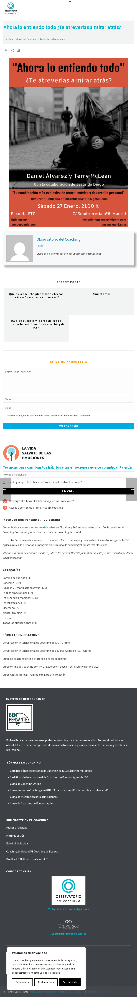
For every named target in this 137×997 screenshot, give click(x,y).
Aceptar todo (70, 982)
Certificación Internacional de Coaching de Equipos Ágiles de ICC (49, 777)
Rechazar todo (46, 982)
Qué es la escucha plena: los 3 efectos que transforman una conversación (36, 295)
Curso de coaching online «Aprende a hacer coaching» (35, 659)
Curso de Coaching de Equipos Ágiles (32, 803)
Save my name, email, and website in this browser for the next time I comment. (48, 415)
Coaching (8, 583)
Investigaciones (12, 603)
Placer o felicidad (16, 828)
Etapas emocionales (15, 593)
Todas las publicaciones (52, 39)
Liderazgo (9, 608)
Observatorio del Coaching (22, 39)
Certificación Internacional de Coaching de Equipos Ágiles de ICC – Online (47, 651)
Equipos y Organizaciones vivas (21, 588)
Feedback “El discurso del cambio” (27, 859)
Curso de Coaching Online (25, 784)
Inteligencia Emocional (17, 598)
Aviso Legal (35, 992)
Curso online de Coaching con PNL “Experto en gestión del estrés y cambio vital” (51, 667)
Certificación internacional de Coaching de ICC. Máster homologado (51, 771)
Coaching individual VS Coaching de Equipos (32, 852)
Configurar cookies (95, 992)
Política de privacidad (53, 992)
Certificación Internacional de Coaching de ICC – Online (36, 643)
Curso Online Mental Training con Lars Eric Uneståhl (34, 675)
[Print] (20, 50)
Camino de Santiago (15, 578)
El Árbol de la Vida (17, 844)
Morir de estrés (15, 836)
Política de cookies (75, 992)
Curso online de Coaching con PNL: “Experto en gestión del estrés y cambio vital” (59, 790)
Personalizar (22, 982)
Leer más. (75, 482)
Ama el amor (102, 294)
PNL (5, 618)
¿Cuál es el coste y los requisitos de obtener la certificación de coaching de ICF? (36, 324)
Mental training (12, 613)
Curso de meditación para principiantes (34, 797)
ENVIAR (68, 491)
